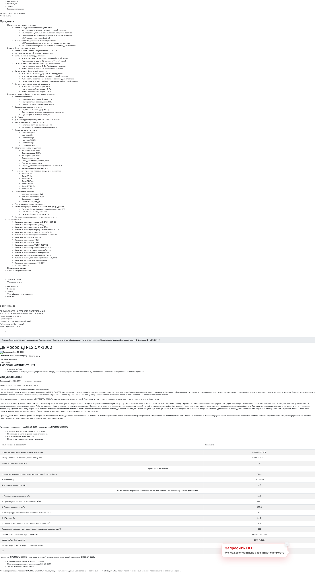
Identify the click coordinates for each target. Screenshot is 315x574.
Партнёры (11, 296)
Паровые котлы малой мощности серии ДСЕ (34, 53)
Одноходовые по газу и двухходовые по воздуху (43, 112)
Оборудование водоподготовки (28, 148)
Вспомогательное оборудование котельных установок (31, 94)
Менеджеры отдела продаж (12, 399)
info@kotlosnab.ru (14, 316)
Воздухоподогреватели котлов (28, 107)
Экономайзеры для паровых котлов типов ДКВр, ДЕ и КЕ (40, 207)
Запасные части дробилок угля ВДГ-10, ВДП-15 (35, 222)
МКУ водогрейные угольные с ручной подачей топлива (46, 43)
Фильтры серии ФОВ (31, 150)
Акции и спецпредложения (19, 271)
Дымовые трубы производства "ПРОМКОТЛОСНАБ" (37, 120)
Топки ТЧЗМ (27, 176)
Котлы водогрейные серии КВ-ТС (36, 86)
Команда (11, 289)
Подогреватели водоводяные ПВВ (37, 102)
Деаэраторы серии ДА (32, 163)
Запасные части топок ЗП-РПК (28, 237)
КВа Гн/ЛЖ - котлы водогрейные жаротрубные (42, 74)
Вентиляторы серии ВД (32, 194)
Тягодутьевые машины (24, 191)
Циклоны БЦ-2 (28, 143)
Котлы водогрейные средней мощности (32, 84)
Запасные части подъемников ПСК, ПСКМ (33, 255)
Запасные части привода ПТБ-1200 (30, 263)
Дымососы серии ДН (31, 202)
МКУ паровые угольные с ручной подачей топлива (44, 30)
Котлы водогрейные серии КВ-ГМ (36, 89)
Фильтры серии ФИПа (31, 153)
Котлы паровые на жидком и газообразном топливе (37, 63)
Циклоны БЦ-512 (29, 138)
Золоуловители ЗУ (30, 145)
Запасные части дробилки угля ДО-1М (31, 225)
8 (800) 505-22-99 (7, 306)
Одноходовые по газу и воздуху (36, 115)
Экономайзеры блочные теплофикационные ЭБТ (43, 209)
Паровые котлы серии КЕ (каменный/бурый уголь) (44, 61)
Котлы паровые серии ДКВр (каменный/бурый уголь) (45, 58)
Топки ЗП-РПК (28, 184)
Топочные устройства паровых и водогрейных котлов (38, 171)
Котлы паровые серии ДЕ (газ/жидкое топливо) (42, 69)
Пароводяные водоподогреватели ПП (38, 104)
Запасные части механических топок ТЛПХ (33, 232)
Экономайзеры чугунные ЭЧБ (35, 212)
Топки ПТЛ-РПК (28, 186)
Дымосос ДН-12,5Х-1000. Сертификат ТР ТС (19, 385)
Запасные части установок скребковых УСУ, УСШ (36, 258)
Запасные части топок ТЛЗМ (27, 242)
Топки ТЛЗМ (27, 173)
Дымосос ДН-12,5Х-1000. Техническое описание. (21, 381)
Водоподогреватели (23, 97)
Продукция (12, 4)
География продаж (15, 9)
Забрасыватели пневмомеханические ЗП (40, 127)
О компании (12, 1)
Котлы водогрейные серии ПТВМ (36, 92)
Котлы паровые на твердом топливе (30, 56)
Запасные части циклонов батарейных (32, 253)
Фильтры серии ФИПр (31, 156)
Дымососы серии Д (30, 199)
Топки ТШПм (27, 179)
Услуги (10, 6)
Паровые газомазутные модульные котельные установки (47, 35)
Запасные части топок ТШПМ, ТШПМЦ (31, 245)
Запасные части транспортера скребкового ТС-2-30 (37, 230)
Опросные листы (14, 282)
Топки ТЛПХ (27, 189)
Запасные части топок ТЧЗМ (27, 240)
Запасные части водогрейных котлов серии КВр (36, 235)
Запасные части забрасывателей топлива (33, 248)
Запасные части (14, 219)
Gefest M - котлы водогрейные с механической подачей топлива (50, 81)
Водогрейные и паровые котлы (21, 48)
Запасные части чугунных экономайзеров (33, 250)
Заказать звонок (14, 279)
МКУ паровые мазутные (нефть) (36, 38)
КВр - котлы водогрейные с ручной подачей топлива (45, 76)
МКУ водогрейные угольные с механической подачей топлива (49, 46)
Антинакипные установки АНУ (35, 168)
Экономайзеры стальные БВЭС (36, 214)
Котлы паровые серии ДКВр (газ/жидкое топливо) (43, 66)
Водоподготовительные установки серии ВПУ (42, 166)
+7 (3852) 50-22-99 (8, 13)
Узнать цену (34, 356)
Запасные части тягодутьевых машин (31, 260)
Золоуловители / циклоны (26, 130)
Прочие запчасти (22, 265)
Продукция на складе (16, 268)
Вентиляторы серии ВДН (33, 196)
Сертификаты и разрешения (19, 294)
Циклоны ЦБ (27, 135)
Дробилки (19, 117)
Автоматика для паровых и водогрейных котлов (36, 217)
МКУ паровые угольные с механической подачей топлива (47, 33)
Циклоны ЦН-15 (28, 132)
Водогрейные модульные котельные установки (35, 40)
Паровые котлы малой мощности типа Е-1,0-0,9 (36, 51)
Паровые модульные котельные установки (33, 28)
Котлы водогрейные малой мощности (31, 71)
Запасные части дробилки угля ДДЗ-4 (31, 227)
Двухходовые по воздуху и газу (35, 109)
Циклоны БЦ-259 (29, 140)
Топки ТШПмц (28, 181)
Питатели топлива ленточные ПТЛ (37, 125)
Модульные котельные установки (21, 25)
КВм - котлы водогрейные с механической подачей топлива (48, 79)
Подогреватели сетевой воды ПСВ (37, 99)
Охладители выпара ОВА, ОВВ (35, 161)
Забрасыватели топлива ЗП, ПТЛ (29, 122)
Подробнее (5, 362)
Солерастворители (30, 158)
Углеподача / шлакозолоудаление (30, 204)
